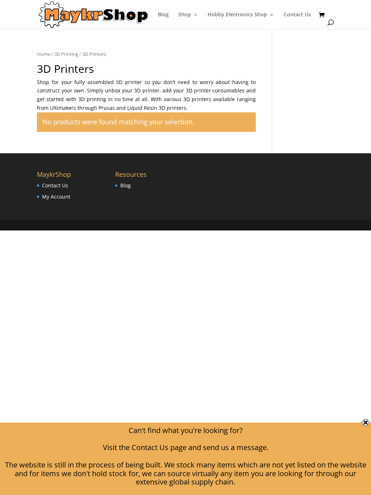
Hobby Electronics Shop (237, 15)
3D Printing (66, 54)
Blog (163, 15)
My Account (56, 196)
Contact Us (297, 15)
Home (43, 54)
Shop (184, 15)
